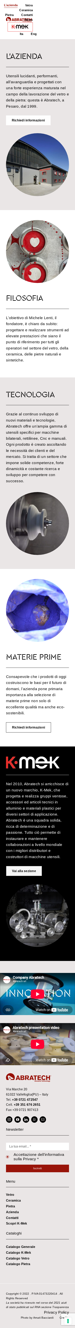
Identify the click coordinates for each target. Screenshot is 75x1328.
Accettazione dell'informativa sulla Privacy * (39, 1156)
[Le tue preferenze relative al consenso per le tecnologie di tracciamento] (68, 1321)
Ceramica (13, 1200)
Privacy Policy (56, 1312)
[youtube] (17, 1119)
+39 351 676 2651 (27, 1104)
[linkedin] (26, 1119)
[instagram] (9, 1119)
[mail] (43, 1119)
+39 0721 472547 (25, 1099)
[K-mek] (20, 27)
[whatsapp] (34, 1119)
